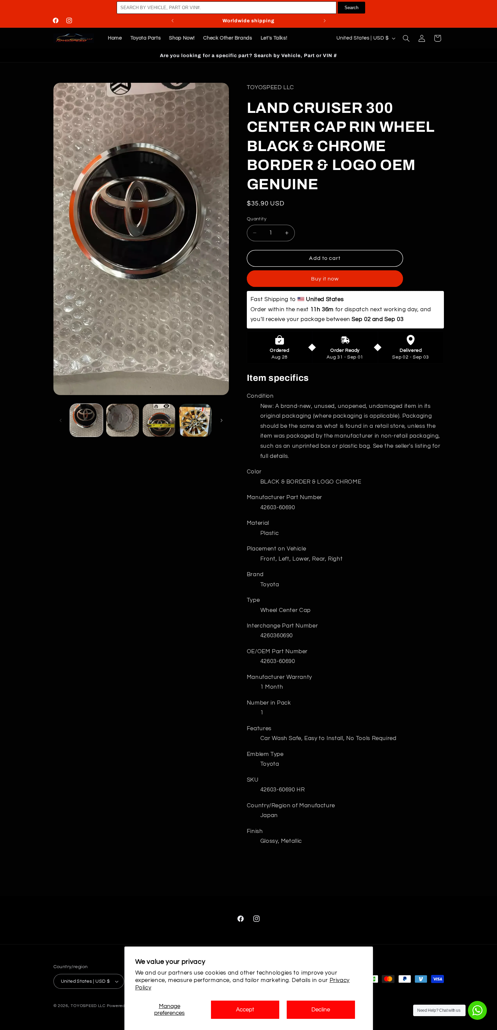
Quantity (256, 219)
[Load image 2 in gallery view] (122, 420)
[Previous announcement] (172, 20)
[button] (406, 38)
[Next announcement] (324, 20)
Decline (320, 1010)
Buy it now (325, 278)
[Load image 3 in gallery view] (159, 420)
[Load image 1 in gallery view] (86, 420)
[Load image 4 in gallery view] (195, 420)
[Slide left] (60, 420)
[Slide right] (221, 420)
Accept (245, 1010)
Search (351, 7)
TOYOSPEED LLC (88, 1006)
